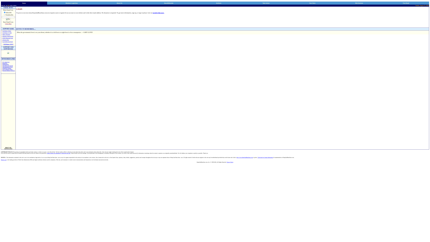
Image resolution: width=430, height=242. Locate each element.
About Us (119, 3)
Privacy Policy (230, 162)
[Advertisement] (8, 109)
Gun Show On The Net (7, 65)
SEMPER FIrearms (6, 68)
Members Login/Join (72, 3)
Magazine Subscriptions (7, 36)
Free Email (406, 3)
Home (24, 3)
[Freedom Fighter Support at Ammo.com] (8, 53)
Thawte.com (3, 159)
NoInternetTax (5, 64)
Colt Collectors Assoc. (7, 69)
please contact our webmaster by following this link (58, 153)
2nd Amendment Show (7, 67)
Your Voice (312, 3)
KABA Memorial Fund (7, 38)
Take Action (266, 3)
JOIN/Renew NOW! (8, 44)
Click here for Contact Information (265, 157)
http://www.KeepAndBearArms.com (245, 157)
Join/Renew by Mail (7, 32)
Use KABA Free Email (7, 41)
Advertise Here (5, 40)
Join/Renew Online (6, 31)
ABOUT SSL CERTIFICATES (8, 148)
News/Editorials (168, 3)
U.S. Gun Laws (6, 62)
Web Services (359, 3)
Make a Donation (6, 34)
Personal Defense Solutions (8, 70)
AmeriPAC (4, 63)
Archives (218, 3)
